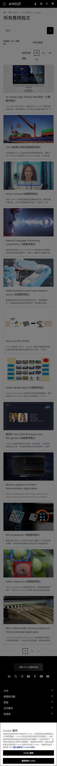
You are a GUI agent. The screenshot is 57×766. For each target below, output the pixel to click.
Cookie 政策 (29, 747)
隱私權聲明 (17, 747)
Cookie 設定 (28, 753)
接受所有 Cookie (28, 760)
